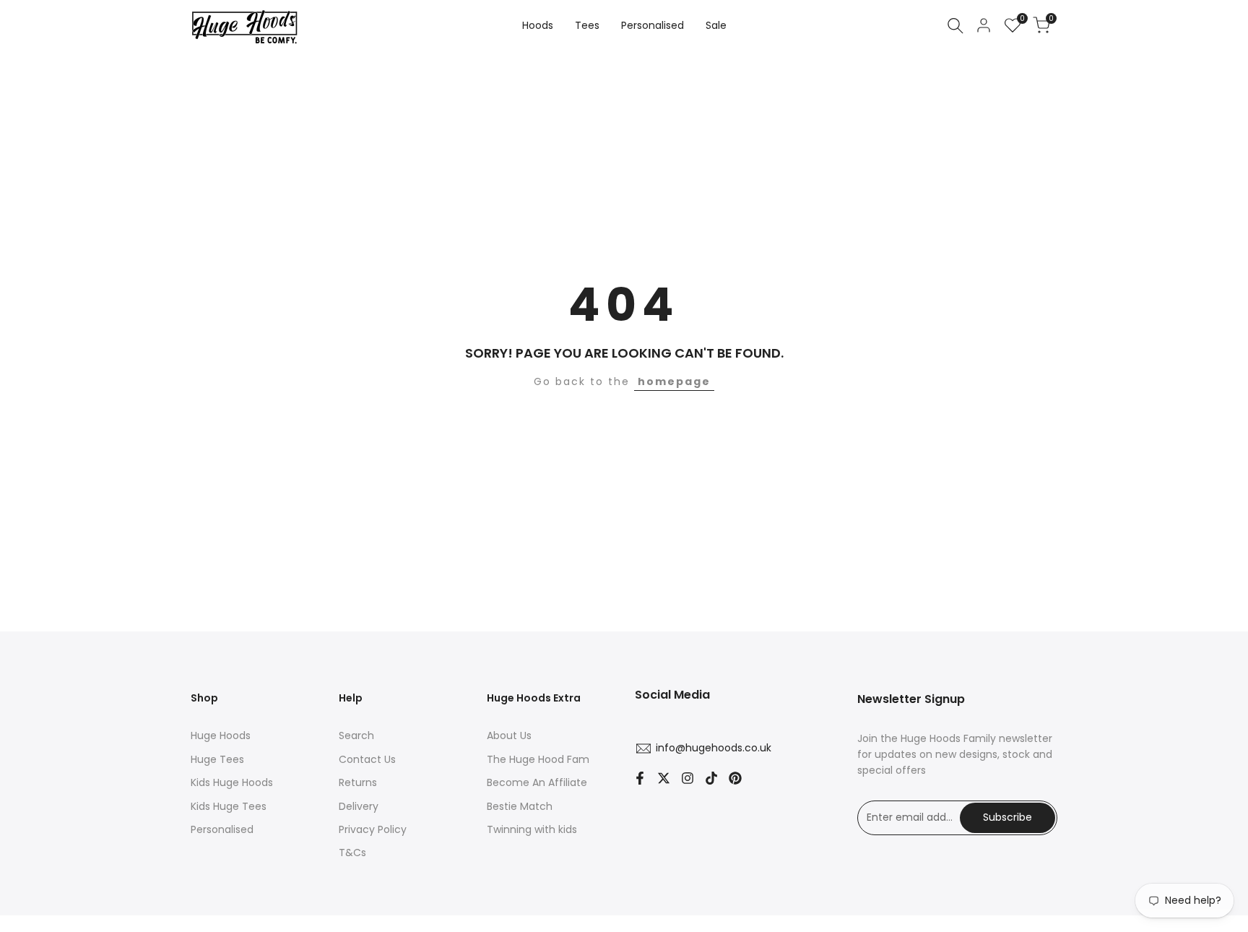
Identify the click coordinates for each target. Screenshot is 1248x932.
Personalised (222, 829)
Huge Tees (217, 759)
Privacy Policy (373, 829)
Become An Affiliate (537, 782)
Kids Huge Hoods (232, 782)
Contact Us (367, 759)
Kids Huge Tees (228, 806)
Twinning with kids (532, 829)
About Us (509, 735)
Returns (358, 782)
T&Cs (352, 852)
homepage (674, 381)
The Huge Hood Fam (538, 759)
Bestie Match (519, 806)
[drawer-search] (955, 25)
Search (356, 735)
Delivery (358, 806)
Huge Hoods (221, 735)
